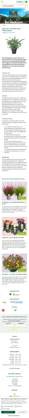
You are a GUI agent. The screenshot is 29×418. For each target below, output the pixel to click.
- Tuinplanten (14, 384)
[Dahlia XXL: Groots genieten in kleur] (14, 226)
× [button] (27, 398)
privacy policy (23, 321)
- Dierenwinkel (14, 381)
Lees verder (24, 403)
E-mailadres (21, 323)
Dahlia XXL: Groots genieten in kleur (13, 237)
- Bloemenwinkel (14, 380)
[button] (14, 415)
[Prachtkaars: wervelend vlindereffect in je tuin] (14, 191)
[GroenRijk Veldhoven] (22, 2)
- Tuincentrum (15, 379)
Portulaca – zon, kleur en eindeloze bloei (14, 274)
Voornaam (8, 323)
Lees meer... (22, 198)
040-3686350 (14, 345)
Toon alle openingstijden (14, 368)
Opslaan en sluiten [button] (8, 412)
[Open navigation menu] (2, 1)
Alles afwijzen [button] (22, 412)
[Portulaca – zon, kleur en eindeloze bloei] (14, 263)
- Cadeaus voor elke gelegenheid (14, 385)
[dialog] (14, 407)
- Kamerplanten (14, 383)
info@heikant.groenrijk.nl (14, 347)
